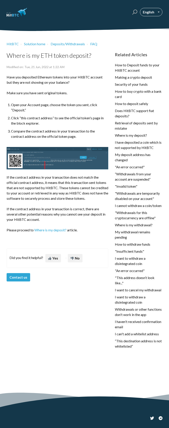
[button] (134, 12)
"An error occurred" (130, 167)
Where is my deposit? (131, 135)
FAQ (93, 44)
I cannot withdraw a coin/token (138, 205)
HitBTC (13, 44)
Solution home (34, 44)
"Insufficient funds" (129, 251)
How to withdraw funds (132, 244)
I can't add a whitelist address (137, 334)
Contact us (18, 277)
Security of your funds (131, 84)
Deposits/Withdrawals (68, 44)
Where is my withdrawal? (133, 225)
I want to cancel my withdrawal (138, 290)
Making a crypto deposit (133, 77)
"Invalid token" (126, 186)
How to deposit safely (131, 104)
